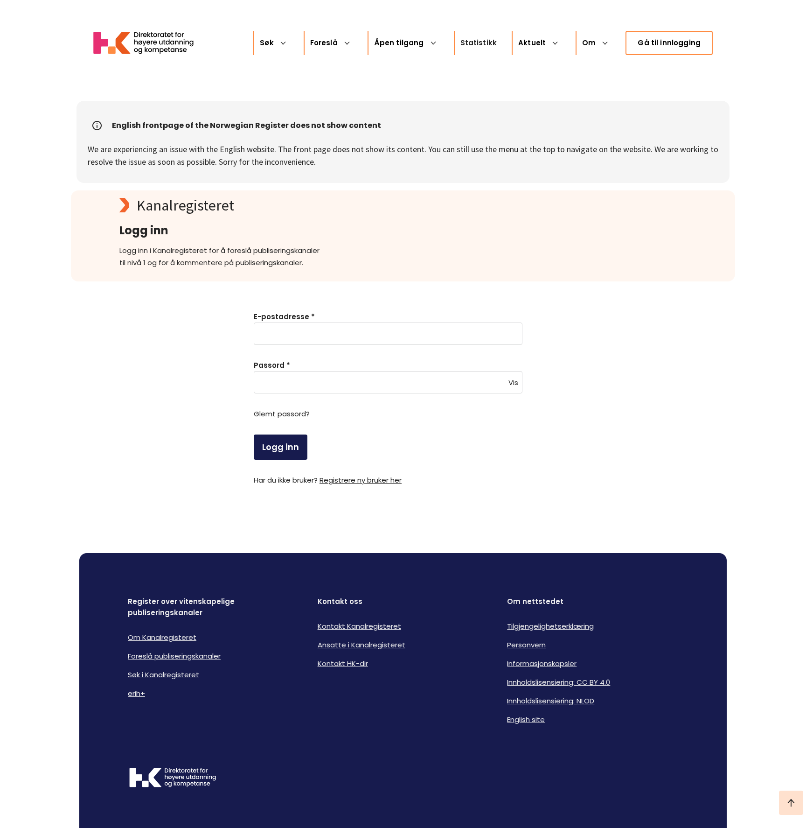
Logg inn (280, 447)
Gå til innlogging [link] (669, 43)
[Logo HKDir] (172, 778)
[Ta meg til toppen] (791, 803)
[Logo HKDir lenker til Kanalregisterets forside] (149, 43)
